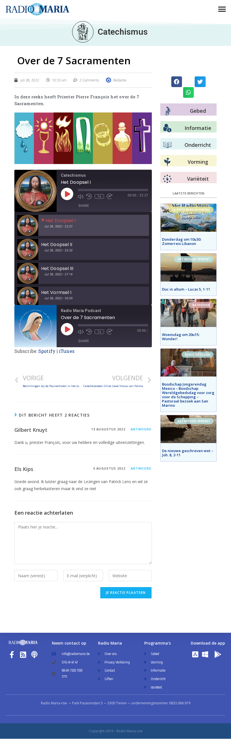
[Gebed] (167, 111)
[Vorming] (167, 162)
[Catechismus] (83, 32)
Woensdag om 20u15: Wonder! (180, 336)
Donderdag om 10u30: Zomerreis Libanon (181, 241)
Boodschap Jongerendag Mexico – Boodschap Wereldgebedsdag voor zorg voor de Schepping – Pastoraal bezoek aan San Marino (188, 395)
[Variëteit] (167, 179)
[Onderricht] (167, 145)
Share (83, 205)
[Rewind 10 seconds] (89, 196)
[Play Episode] (67, 194)
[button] (222, 9)
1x (99, 196)
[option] (83, 225)
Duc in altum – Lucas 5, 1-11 (186, 289)
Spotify (46, 351)
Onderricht (198, 144)
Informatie (198, 128)
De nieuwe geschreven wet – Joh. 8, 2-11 (187, 452)
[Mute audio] (80, 196)
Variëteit (198, 178)
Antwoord (141, 429)
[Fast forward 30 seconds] (109, 196)
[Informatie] (167, 128)
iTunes (66, 351)
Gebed (198, 110)
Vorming (198, 161)
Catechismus (123, 32)
